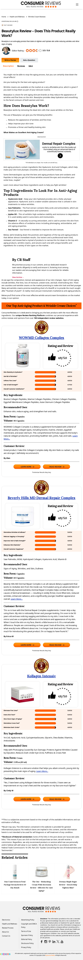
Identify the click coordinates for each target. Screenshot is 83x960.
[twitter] (57, 941)
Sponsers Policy (27, 935)
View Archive (18, 277)
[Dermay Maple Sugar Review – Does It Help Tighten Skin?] (68, 879)
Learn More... (17, 599)
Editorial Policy (26, 939)
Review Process (7, 928)
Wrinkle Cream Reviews (37, 17)
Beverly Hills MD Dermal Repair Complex (41, 498)
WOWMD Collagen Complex (41, 337)
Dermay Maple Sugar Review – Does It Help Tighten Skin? (68, 884)
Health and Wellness (17, 17)
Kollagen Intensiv (41, 676)
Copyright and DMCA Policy (29, 925)
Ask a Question (29, 60)
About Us (5, 932)
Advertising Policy (27, 920)
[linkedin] (53, 941)
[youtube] (61, 941)
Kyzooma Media (50, 955)
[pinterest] (49, 941)
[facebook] (41, 941)
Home (4, 17)
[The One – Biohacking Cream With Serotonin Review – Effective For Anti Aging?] (41, 879)
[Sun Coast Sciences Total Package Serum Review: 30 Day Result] (14, 879)
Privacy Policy (26, 947)
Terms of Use (26, 931)
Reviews (21, 66)
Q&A (31, 66)
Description (8, 66)
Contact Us (6, 936)
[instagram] (45, 941)
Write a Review (10, 60)
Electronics (6, 920)
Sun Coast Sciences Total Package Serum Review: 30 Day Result (15, 884)
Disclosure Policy (27, 943)
